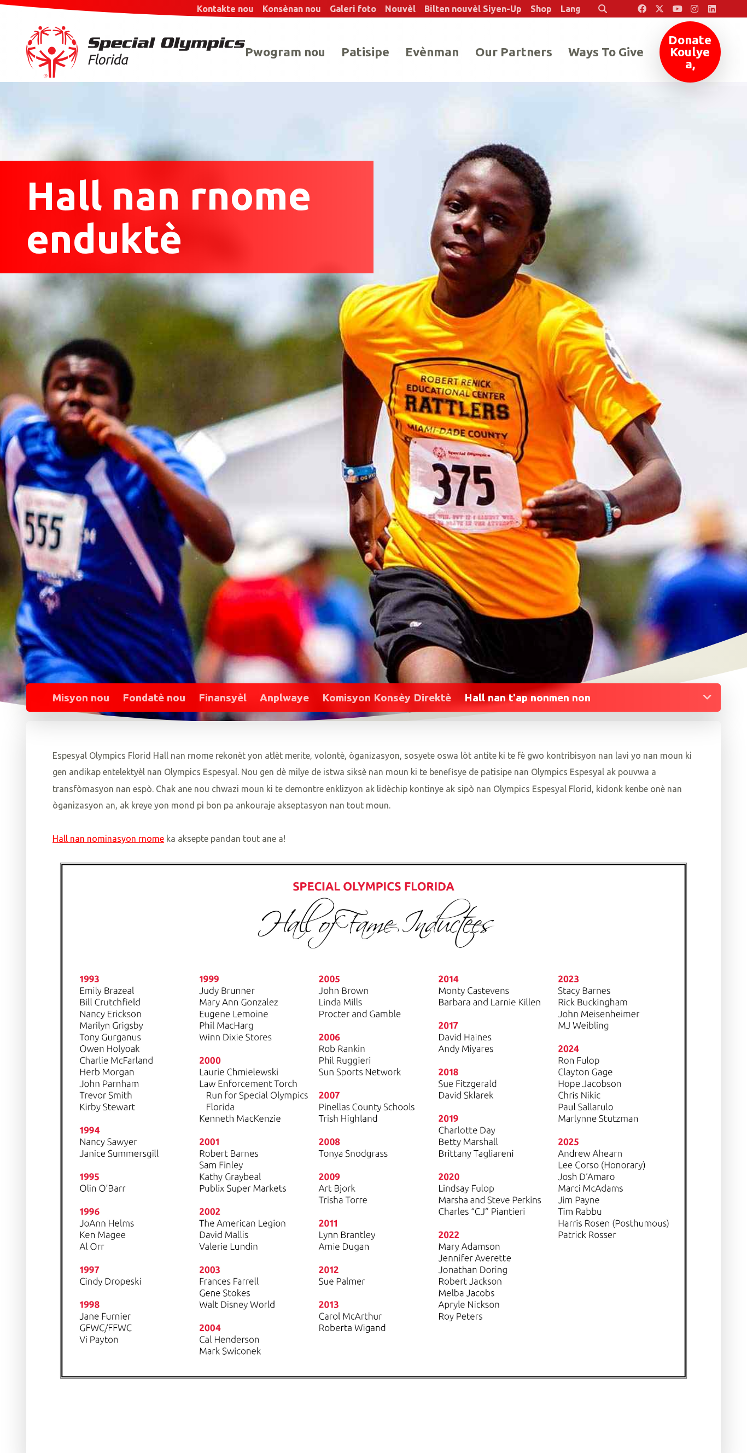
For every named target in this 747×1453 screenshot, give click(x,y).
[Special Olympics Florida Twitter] (659, 8)
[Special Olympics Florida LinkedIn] (712, 8)
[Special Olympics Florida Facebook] (642, 8)
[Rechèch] (603, 8)
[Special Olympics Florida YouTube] (677, 8)
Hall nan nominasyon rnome (108, 838)
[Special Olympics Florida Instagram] (694, 8)
